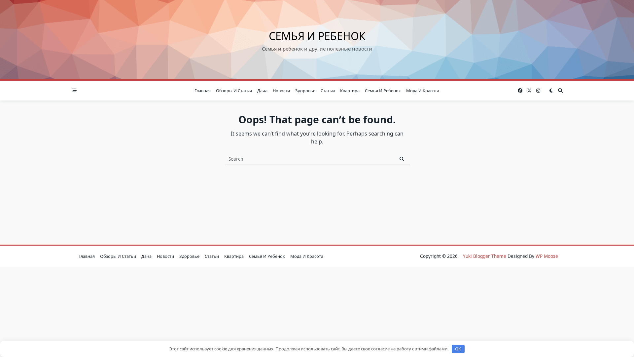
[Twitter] (529, 91)
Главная (202, 91)
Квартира (350, 91)
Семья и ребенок (317, 36)
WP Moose (547, 256)
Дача (262, 91)
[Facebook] (520, 91)
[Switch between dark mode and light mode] (551, 91)
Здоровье (305, 91)
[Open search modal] (560, 91)
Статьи (328, 91)
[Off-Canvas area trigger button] (74, 91)
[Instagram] (538, 91)
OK (458, 349)
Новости (281, 91)
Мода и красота (422, 91)
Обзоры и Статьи (234, 91)
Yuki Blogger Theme (484, 256)
